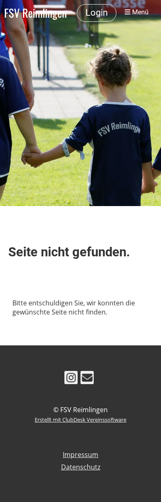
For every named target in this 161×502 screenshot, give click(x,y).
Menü (139, 12)
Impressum (80, 454)
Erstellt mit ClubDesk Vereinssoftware (80, 419)
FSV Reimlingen (35, 13)
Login (96, 12)
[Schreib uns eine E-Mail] (87, 379)
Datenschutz (80, 467)
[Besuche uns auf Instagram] (71, 379)
